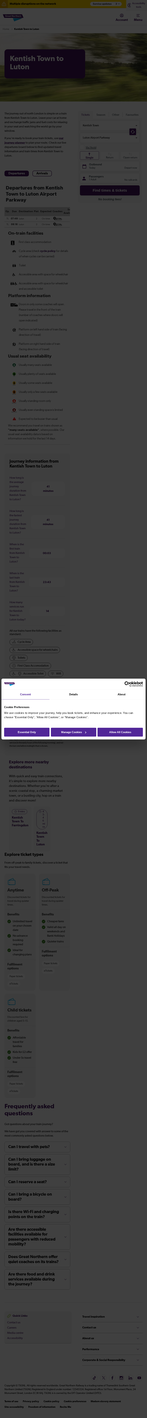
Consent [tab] (25, 694)
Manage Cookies (71, 732)
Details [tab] (73, 694)
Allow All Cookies (120, 732)
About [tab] (121, 694)
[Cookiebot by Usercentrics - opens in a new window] (127, 684)
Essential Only (27, 732)
